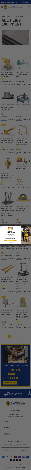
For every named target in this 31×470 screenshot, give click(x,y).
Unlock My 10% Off (10, 240)
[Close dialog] (1, 226)
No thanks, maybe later (10, 242)
